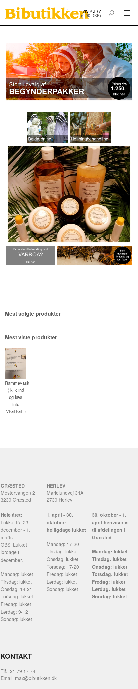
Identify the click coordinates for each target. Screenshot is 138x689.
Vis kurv (91, 11)
